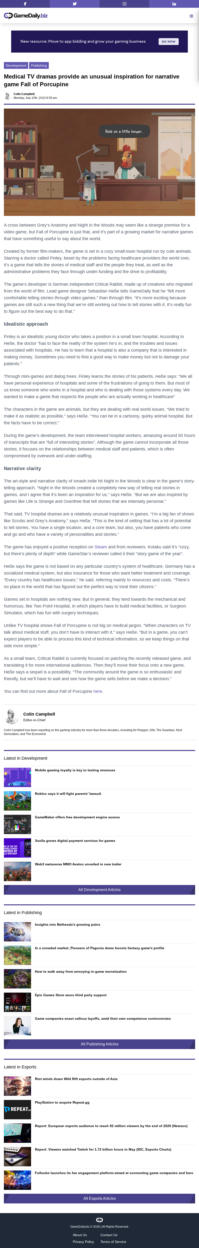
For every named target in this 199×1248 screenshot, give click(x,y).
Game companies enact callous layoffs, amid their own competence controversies (103, 1018)
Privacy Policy (83, 1242)
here (97, 691)
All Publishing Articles (99, 1044)
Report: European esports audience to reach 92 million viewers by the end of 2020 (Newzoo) (111, 1126)
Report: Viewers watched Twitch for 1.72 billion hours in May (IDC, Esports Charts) (103, 1149)
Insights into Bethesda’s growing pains (67, 924)
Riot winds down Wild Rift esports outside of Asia (76, 1079)
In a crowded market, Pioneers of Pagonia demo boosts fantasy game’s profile (99, 948)
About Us (80, 1235)
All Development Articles (99, 890)
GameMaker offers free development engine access (77, 817)
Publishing (39, 65)
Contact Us (108, 1235)
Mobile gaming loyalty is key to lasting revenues (75, 770)
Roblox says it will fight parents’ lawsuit (68, 794)
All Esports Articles (99, 1198)
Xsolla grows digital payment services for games (75, 841)
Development (16, 65)
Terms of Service (113, 1242)
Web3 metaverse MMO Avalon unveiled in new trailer (78, 864)
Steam (100, 547)
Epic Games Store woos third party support (71, 995)
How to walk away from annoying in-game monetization (81, 971)
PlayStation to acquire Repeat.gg (62, 1102)
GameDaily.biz (80, 1226)
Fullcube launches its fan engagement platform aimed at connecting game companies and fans (114, 1173)
